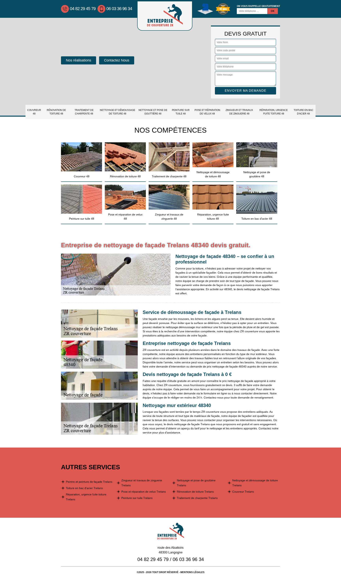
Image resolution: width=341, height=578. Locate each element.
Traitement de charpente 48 (84, 112)
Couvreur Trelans (243, 491)
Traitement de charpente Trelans (197, 498)
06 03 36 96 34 (119, 8)
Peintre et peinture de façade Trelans (89, 481)
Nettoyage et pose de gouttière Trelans (196, 483)
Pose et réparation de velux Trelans (143, 491)
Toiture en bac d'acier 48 (303, 112)
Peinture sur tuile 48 (181, 112)
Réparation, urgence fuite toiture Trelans (86, 497)
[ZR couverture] (164, 16)
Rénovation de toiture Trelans (195, 491)
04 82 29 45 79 (83, 8)
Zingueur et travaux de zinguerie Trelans (141, 483)
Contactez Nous (116, 60)
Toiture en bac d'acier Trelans (84, 488)
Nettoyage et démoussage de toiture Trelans (255, 483)
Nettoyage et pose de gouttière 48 (153, 112)
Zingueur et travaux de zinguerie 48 (239, 112)
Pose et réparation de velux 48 (207, 112)
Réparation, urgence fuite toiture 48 (273, 112)
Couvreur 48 (34, 112)
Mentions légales (192, 572)
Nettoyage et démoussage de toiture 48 (117, 112)
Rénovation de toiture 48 (56, 112)
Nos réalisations (78, 60)
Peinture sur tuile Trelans (137, 498)
